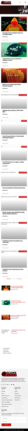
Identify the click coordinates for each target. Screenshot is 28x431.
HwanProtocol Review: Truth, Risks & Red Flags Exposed (13, 136)
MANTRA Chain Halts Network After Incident (12, 270)
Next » (20, 278)
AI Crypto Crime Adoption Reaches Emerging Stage (12, 33)
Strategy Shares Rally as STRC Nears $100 (12, 111)
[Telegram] (7, 384)
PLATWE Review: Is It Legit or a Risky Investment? (13, 162)
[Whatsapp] (9, 384)
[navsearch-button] (19, 2)
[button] (25, 2)
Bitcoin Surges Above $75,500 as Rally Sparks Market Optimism (13, 213)
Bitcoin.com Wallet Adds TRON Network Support (11, 85)
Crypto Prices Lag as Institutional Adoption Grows (11, 59)
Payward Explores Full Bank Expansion (13, 188)
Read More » (5, 36)
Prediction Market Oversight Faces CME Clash (12, 241)
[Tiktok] (5, 384)
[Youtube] (11, 384)
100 (17, 278)
